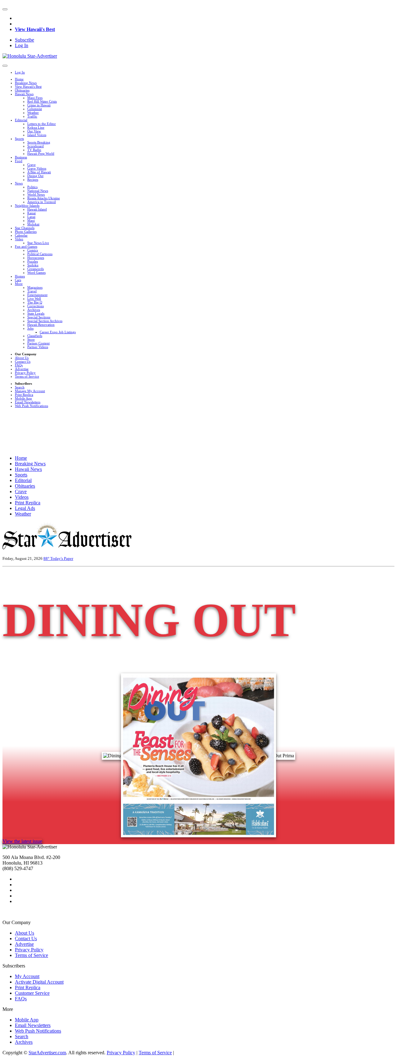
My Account (27, 976)
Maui (31, 220)
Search (20, 387)
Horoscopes (35, 257)
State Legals (35, 313)
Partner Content (38, 343)
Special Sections (38, 317)
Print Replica (24, 394)
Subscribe (24, 39)
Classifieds (34, 336)
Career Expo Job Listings (58, 332)
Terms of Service (27, 376)
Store (31, 339)
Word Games (36, 272)
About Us (22, 358)
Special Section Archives (44, 321)
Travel (32, 291)
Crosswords (35, 269)
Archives (33, 310)
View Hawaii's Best (35, 29)
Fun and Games (26, 246)
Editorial (21, 120)
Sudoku (32, 265)
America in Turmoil (41, 202)
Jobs (30, 328)
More (19, 284)
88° (46, 558)
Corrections (35, 306)
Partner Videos (37, 347)
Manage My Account (30, 391)
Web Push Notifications (31, 406)
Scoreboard (35, 146)
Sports (19, 138)
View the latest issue (22, 841)
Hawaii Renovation (41, 324)
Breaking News (26, 83)
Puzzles (32, 261)
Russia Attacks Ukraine (43, 198)
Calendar (21, 235)
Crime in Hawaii (39, 105)
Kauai (31, 213)
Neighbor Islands (27, 205)
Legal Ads (25, 508)
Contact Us (22, 361)
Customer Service (32, 993)
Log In (21, 45)
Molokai (33, 224)
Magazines (34, 287)
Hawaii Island (37, 209)
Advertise (22, 369)
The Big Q (34, 302)
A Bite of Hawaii (39, 172)
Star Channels (24, 228)
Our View (34, 131)
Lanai (31, 217)
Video (19, 239)
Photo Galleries (26, 231)
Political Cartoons (39, 254)
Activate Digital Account (39, 982)
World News (36, 194)
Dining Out (35, 176)
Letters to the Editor (41, 124)
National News (37, 191)
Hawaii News (24, 94)
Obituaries (22, 90)
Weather (33, 112)
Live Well (34, 298)
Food (18, 161)
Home (19, 79)
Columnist (34, 109)
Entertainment (37, 295)
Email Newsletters (27, 402)
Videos (22, 497)
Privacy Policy (25, 372)
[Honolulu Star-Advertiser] (29, 56)
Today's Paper (61, 558)
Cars (18, 280)
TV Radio (34, 150)
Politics (32, 187)
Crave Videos (36, 168)
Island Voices (36, 135)
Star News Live (38, 243)
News (19, 183)
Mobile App (23, 398)
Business (21, 157)
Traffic (32, 116)
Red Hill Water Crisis (42, 101)
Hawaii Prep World (40, 153)
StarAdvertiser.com (47, 1052)
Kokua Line (35, 127)
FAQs (19, 365)
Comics (32, 250)
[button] (4, 9)
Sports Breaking (38, 142)
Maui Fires (34, 98)
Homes (20, 276)
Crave (31, 164)
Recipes (32, 179)
